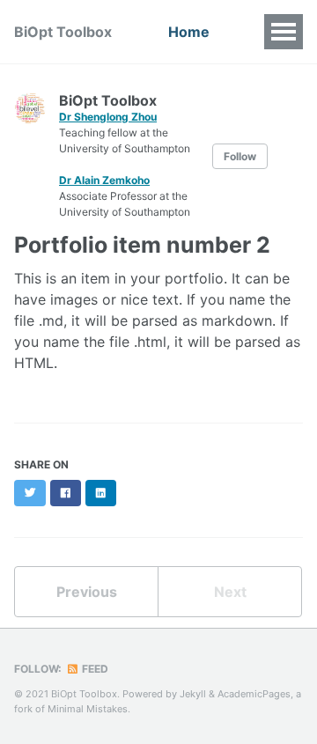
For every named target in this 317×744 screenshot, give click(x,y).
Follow (240, 156)
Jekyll (193, 694)
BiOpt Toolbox (63, 32)
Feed (93, 668)
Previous (86, 591)
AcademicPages (254, 694)
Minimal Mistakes (88, 709)
